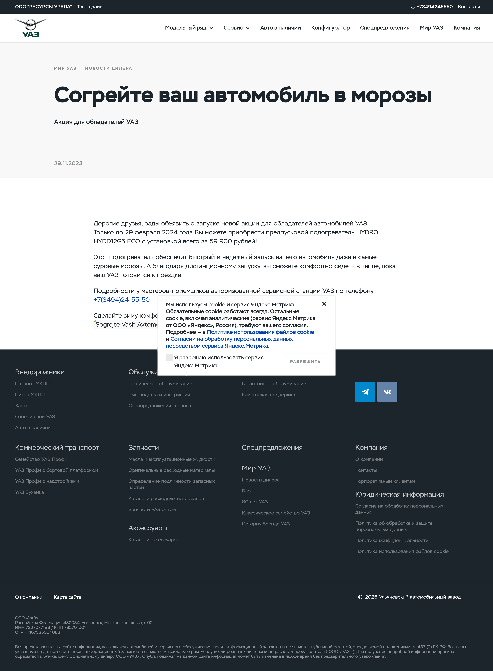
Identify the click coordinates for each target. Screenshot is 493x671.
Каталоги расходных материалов (166, 498)
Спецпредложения (385, 27)
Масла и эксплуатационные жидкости (172, 459)
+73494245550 (434, 7)
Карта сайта (67, 597)
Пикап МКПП (30, 395)
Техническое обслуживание (160, 383)
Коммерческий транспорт (57, 447)
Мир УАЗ (431, 27)
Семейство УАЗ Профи (41, 459)
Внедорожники (40, 371)
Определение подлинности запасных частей (172, 484)
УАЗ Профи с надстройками (47, 481)
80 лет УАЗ (255, 502)
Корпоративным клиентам (385, 481)
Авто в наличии (280, 27)
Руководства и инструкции (159, 395)
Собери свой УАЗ (35, 416)
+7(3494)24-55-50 (122, 300)
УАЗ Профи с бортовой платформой (56, 470)
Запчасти (144, 447)
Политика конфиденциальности (392, 540)
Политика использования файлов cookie (402, 551)
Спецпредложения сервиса (160, 405)
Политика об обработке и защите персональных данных (394, 526)
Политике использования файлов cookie (260, 332)
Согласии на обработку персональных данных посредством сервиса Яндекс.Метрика (229, 342)
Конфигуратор (330, 27)
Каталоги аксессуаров (154, 540)
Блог (247, 491)
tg (365, 392)
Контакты (469, 7)
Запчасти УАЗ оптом (152, 509)
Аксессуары (148, 527)
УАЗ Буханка (29, 492)
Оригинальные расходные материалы (172, 470)
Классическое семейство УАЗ (276, 513)
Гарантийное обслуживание (274, 383)
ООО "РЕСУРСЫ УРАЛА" (43, 7)
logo (39, 28)
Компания (467, 27)
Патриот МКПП (32, 383)
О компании (369, 459)
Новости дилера (261, 480)
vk (387, 392)
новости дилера (108, 68)
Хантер (23, 405)
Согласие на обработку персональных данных (399, 509)
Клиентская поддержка (268, 395)
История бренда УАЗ (266, 524)
